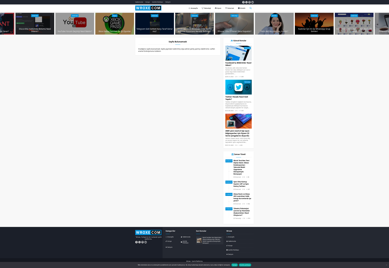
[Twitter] (246, 2)
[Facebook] (243, 2)
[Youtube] (252, 2)
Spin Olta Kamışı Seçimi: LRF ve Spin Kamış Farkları (241, 184)
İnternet (35, 16)
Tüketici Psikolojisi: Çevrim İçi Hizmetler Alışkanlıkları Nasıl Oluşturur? (242, 211)
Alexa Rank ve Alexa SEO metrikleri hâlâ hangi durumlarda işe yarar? (242, 197)
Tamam (234, 265)
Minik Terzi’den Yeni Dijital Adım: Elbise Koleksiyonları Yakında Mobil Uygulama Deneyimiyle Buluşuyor (241, 167)
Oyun (114, 16)
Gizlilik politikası (245, 265)
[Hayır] (386, 265)
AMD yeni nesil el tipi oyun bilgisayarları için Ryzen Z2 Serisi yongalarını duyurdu (237, 133)
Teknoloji (234, 16)
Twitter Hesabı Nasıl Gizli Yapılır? (236, 98)
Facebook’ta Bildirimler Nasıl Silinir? (238, 64)
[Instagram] (249, 2)
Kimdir (274, 16)
